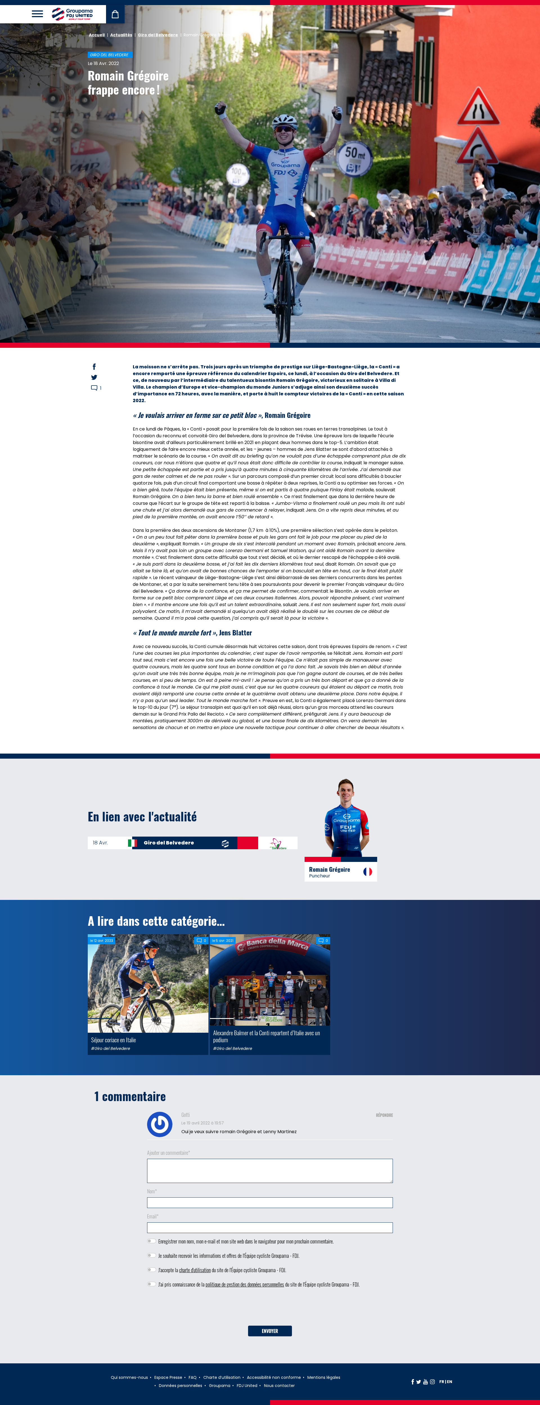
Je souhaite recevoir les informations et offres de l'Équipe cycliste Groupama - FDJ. (228, 1255)
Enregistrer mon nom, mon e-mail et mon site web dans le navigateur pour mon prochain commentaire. (246, 1241)
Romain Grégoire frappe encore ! (128, 82)
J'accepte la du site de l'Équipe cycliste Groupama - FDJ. (222, 1270)
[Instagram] (432, 1381)
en (449, 1381)
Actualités (121, 35)
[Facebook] (412, 1381)
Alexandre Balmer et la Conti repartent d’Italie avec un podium (266, 1036)
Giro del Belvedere (158, 35)
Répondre (384, 1115)
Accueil (97, 35)
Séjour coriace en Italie (113, 1039)
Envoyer (270, 1331)
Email (153, 1216)
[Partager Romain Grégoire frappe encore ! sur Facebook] (99, 367)
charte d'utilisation (195, 1270)
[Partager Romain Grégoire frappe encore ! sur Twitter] (99, 377)
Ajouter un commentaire (168, 1152)
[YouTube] (425, 1381)
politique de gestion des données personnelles (245, 1284)
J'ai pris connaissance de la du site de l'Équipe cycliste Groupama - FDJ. (258, 1284)
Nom (152, 1191)
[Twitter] (418, 1381)
